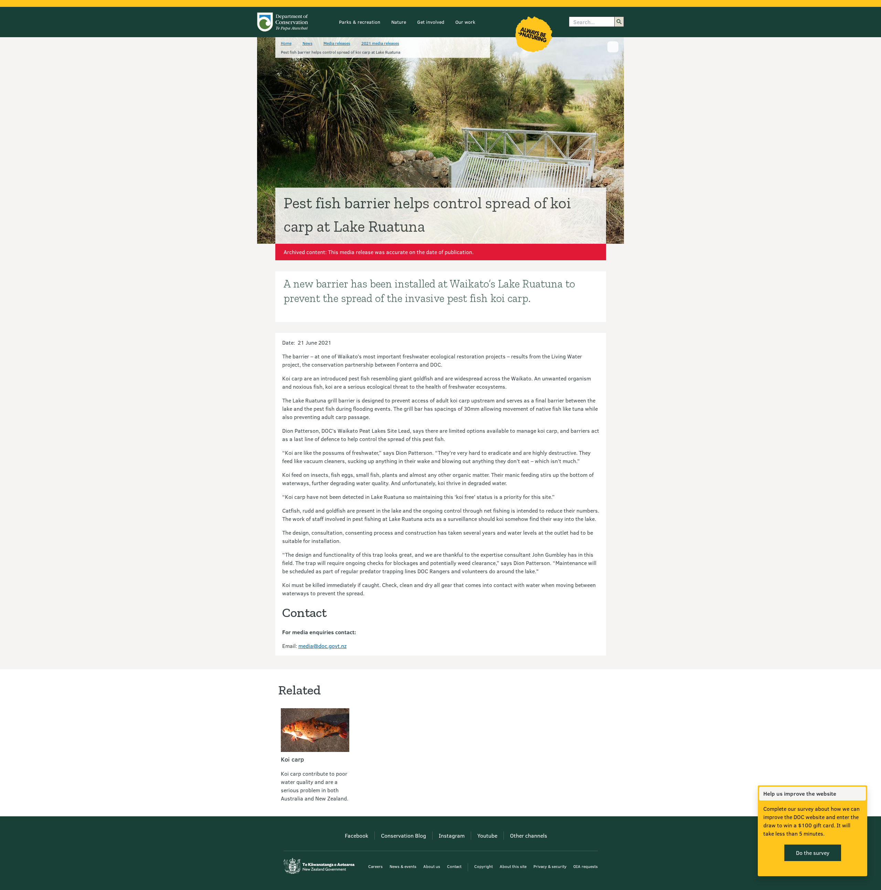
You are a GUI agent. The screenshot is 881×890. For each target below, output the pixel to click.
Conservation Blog (403, 835)
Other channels (528, 835)
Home (286, 43)
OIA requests (585, 866)
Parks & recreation (359, 22)
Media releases (336, 43)
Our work (465, 22)
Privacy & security (549, 866)
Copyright (483, 866)
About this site (513, 866)
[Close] (860, 793)
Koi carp (292, 759)
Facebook (356, 835)
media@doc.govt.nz (322, 645)
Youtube (487, 835)
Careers (375, 866)
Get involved (430, 22)
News (307, 43)
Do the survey (812, 852)
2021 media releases (380, 43)
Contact (454, 866)
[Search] (619, 22)
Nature (398, 22)
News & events (403, 866)
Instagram (452, 835)
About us (431, 866)
